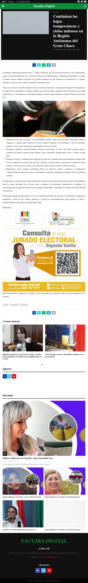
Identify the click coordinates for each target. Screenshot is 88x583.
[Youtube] (49, 570)
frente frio (14, 305)
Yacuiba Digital (44, 6)
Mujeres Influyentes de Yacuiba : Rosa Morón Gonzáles (62, 529)
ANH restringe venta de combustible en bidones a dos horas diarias (64, 355)
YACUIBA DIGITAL (44, 540)
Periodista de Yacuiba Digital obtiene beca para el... (19, 529)
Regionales (56, 12)
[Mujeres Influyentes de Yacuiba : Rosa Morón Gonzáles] (65, 513)
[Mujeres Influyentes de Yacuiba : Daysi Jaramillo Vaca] (44, 428)
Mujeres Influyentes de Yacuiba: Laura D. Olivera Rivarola (22, 497)
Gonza (58, 580)
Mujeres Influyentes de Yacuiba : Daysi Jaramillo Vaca (28, 458)
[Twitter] (43, 570)
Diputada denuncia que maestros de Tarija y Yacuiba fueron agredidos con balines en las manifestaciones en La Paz (22, 356)
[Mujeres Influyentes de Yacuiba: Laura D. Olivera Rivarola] (23, 481)
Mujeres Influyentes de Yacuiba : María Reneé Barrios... (63, 497)
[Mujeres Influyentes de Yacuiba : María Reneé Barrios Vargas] (65, 481)
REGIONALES (24, 305)
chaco (6, 305)
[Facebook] (37, 570)
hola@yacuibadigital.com (49, 557)
